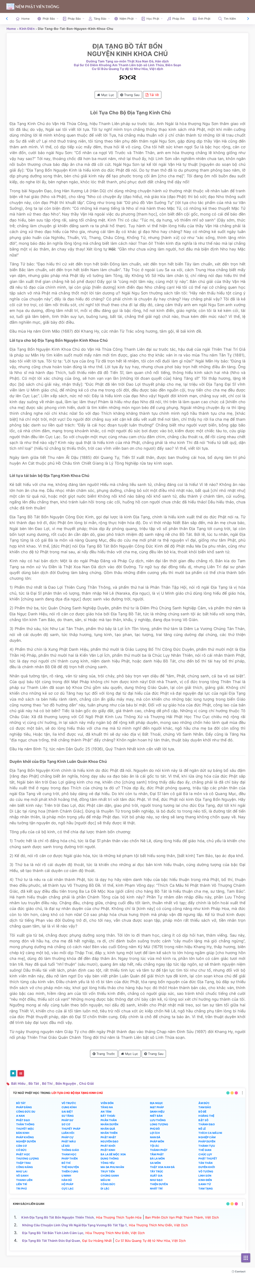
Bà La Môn (157, 1158)
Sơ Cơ (66, 1124)
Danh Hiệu (157, 1111)
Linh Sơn (204, 1175)
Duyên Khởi (206, 1167)
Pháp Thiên (70, 1158)
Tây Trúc (156, 1171)
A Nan (20, 1115)
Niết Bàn (156, 1115)
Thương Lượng (27, 1158)
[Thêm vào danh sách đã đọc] (13, 1073)
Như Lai (21, 1171)
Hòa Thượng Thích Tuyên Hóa (119, 1217)
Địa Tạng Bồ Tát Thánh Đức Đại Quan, (51, 1241)
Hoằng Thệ (206, 1115)
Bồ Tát (33, 1084)
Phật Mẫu (69, 1141)
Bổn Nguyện (66, 1084)
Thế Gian (204, 1150)
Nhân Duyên (109, 1124)
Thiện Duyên (159, 1184)
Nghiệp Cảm (207, 1137)
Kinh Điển (27, 29)
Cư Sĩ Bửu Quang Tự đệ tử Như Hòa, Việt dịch (127, 69)
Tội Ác (154, 1145)
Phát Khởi (108, 1145)
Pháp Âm (178, 18)
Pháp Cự (68, 1137)
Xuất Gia (156, 1175)
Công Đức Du (25, 1111)
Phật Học (23, 1154)
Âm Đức (204, 1103)
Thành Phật (159, 1150)
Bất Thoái (108, 1115)
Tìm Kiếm (230, 18)
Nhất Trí (156, 1188)
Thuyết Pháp (71, 1128)
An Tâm (106, 1111)
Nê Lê (202, 1128)
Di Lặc (105, 1188)
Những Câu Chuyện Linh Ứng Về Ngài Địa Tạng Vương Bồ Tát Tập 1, (75, 1225)
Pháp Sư (68, 1120)
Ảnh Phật (204, 18)
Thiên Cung (70, 1171)
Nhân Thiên (109, 1132)
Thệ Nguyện (70, 1167)
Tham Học (69, 1154)
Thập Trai (23, 1162)
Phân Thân (109, 1120)
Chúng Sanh (110, 1175)
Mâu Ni (105, 1180)
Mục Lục (107, 95)
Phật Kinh (108, 1150)
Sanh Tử (204, 1184)
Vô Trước (69, 1103)
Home (25, 18)
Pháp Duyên (206, 1141)
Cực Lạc (68, 1188)
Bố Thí (47, 1084)
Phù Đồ (155, 1128)
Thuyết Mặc (25, 1128)
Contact (239, 1271)
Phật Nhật (108, 1137)
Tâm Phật (157, 1154)
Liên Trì (21, 1184)
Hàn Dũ (67, 1180)
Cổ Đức (21, 1150)
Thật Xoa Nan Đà (162, 1167)
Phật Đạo (23, 1120)
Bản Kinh (22, 1132)
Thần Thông (25, 1124)
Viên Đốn (107, 1103)
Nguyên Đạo (109, 1141)
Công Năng (24, 1167)
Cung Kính (69, 1107)
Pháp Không (25, 1137)
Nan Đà (155, 1137)
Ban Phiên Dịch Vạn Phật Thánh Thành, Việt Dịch (182, 1217)
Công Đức (108, 1184)
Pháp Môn (157, 1141)
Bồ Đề (202, 1111)
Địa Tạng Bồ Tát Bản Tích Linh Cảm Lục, (53, 1233)
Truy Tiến (108, 1171)
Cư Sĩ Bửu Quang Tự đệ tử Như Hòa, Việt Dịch (150, 1241)
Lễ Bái (66, 1145)
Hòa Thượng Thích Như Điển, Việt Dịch (158, 1225)
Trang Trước (105, 1054)
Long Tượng (159, 1124)
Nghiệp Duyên (26, 1141)
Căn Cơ (21, 1145)
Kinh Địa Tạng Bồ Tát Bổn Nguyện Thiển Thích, (58, 1217)
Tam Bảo (204, 1107)
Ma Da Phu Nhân (112, 1167)
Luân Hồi (68, 1132)
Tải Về (153, 95)
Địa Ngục (156, 1103)
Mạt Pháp (157, 1107)
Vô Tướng (205, 1171)
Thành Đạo (206, 1124)
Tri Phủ (21, 1188)
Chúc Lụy (205, 1154)
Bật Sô (203, 1120)
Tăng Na (107, 1107)
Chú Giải (86, 1084)
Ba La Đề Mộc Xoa (113, 1154)
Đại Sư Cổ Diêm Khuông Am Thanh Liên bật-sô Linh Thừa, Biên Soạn (127, 65)
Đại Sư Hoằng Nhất (97, 1241)
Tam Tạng (205, 1188)
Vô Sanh (22, 1175)
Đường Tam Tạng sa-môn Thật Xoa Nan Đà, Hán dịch (127, 61)
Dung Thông (110, 1158)
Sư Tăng (68, 1115)
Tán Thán (205, 1162)
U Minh (66, 1175)
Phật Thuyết (207, 1158)
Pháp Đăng (24, 1107)
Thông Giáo (70, 1150)
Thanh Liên (24, 1180)
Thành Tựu (206, 1145)
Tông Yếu (107, 1162)
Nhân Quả (108, 1128)
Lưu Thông (158, 1120)
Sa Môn (155, 1162)
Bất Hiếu (18, 1084)
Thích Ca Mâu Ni (210, 1132)
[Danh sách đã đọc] (21, 1073)
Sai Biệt (67, 1111)
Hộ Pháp (68, 1184)
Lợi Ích (155, 1132)
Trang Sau (131, 95)
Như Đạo (156, 1180)
